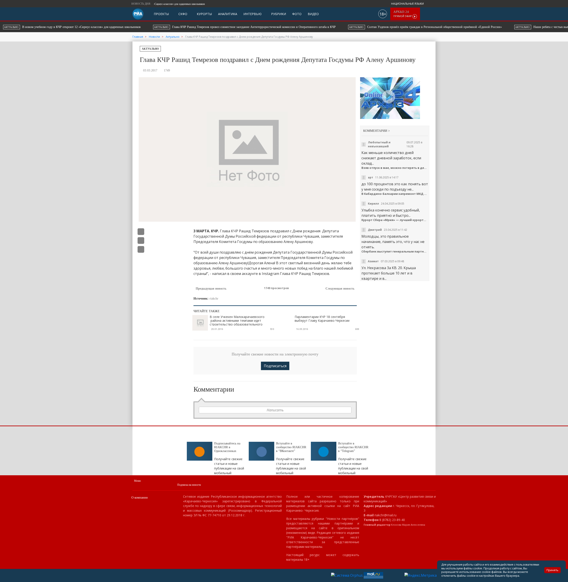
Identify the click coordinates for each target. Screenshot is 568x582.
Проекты (161, 14)
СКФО (182, 14)
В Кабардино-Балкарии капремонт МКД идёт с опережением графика (394, 194)
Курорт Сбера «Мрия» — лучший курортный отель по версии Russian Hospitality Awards (394, 220)
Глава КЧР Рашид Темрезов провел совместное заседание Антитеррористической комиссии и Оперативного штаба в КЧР (105, 27)
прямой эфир (402, 14)
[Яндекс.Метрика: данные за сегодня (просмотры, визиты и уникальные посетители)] (420, 575)
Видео (313, 14)
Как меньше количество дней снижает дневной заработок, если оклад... (391, 158)
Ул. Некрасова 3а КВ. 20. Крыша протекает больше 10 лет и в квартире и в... (388, 273)
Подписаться (275, 365)
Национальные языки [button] (407, 4)
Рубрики (278, 14)
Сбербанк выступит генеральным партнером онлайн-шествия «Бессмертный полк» (394, 251)
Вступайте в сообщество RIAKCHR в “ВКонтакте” (291, 447)
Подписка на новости (189, 484)
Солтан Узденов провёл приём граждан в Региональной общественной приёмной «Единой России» (285, 27)
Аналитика (227, 14)
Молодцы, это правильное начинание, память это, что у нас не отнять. (392, 241)
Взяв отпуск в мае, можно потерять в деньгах (394, 168)
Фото (297, 14)
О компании (139, 497)
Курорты (204, 14)
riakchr (213, 298)
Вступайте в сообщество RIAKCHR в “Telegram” (353, 447)
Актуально (150, 48)
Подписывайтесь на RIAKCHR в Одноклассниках (227, 447)
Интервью (252, 14)
